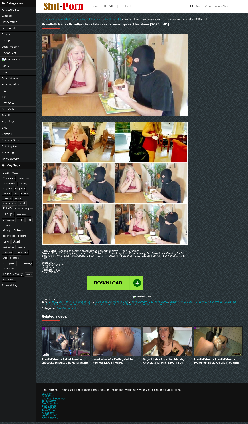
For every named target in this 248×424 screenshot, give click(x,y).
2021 (6, 173)
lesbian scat (9, 220)
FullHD (7, 208)
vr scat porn (9, 279)
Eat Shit (7, 194)
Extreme (7, 198)
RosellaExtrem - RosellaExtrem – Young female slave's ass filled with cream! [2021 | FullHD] (216, 361)
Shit (4, 128)
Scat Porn (8, 115)
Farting (18, 198)
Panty (5, 66)
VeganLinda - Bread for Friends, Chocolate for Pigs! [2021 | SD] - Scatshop (164, 361)
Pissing (6, 225)
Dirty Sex (20, 189)
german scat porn (24, 209)
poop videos (9, 236)
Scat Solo (8, 103)
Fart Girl (112, 304)
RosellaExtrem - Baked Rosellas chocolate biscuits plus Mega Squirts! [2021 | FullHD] (65, 361)
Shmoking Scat (118, 302)
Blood (52, 302)
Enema (6, 34)
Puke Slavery (139, 302)
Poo (4, 72)
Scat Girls (8, 109)
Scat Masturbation (93, 304)
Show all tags (10, 285)
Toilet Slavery (10, 159)
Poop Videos (10, 78)
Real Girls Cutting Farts (64, 304)
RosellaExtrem (162, 304)
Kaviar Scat (9, 53)
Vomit (29, 274)
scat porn (22, 247)
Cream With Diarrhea (209, 302)
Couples (7, 16)
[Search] (191, 6)
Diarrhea (22, 184)
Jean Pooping (10, 47)
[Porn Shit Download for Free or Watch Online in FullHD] (64, 6)
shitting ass (8, 264)
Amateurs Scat (11, 10)
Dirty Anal (8, 28)
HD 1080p (126, 6)
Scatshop (21, 252)
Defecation (23, 179)
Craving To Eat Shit (181, 302)
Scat (4, 97)
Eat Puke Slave (158, 302)
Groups (6, 41)
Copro (15, 173)
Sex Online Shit (66, 308)
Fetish (22, 203)
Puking (6, 242)
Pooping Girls (10, 85)
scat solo (7, 252)
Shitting (7, 134)
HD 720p (109, 6)
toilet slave (8, 269)
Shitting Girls (10, 140)
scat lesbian (9, 247)
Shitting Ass (9, 146)
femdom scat (9, 203)
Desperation (9, 22)
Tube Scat (101, 302)
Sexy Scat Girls (128, 304)
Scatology (8, 122)
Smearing (8, 153)
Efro (16, 194)
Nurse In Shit (84, 302)
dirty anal (7, 189)
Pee (4, 91)
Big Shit (146, 304)
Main (95, 6)
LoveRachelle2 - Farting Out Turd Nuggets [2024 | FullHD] (113, 361)
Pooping (22, 236)
